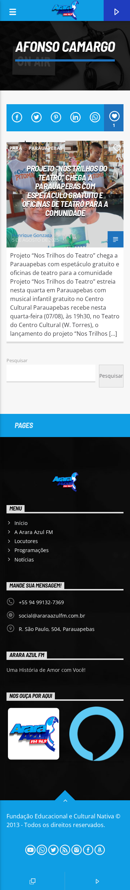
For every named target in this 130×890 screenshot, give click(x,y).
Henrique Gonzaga (32, 235)
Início (20, 523)
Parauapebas (45, 148)
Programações (31, 550)
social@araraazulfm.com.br (52, 615)
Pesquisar (16, 360)
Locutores (26, 541)
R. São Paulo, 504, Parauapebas (57, 629)
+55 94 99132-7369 (41, 602)
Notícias (24, 559)
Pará (15, 148)
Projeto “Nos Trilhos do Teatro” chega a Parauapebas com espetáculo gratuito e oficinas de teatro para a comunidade (65, 190)
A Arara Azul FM (33, 532)
